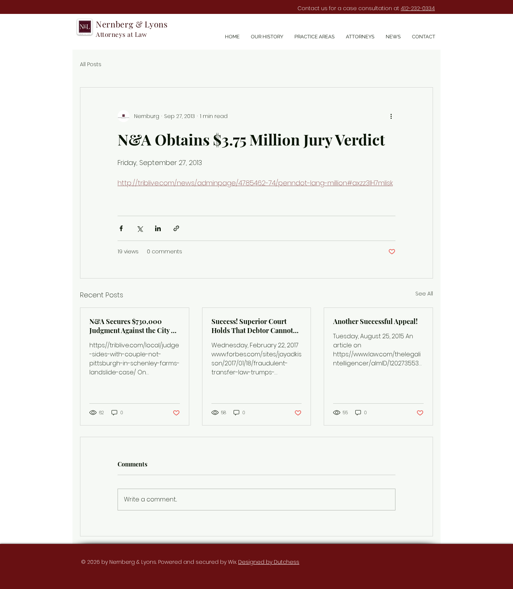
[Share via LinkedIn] (157, 228)
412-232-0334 (418, 8)
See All (424, 293)
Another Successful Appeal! (375, 321)
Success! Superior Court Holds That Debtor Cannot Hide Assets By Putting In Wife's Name (252, 326)
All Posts (90, 64)
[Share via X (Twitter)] (139, 228)
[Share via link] (176, 228)
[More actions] (390, 116)
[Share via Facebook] (121, 228)
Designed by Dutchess (268, 562)
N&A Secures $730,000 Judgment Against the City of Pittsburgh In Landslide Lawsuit (133, 326)
